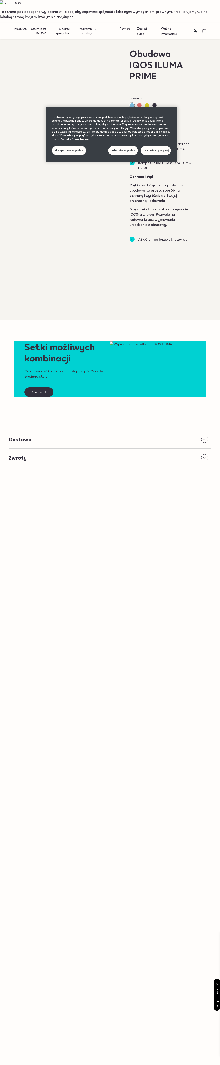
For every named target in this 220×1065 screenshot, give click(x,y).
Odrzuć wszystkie (123, 150)
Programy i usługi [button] (85, 31)
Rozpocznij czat (217, 995)
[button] (139, 105)
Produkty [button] (21, 29)
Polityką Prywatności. (74, 139)
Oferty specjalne (63, 31)
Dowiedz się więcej (156, 150)
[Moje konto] (195, 31)
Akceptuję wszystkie (69, 150)
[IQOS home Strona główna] (110, 31)
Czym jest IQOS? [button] (38, 31)
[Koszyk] (204, 31)
